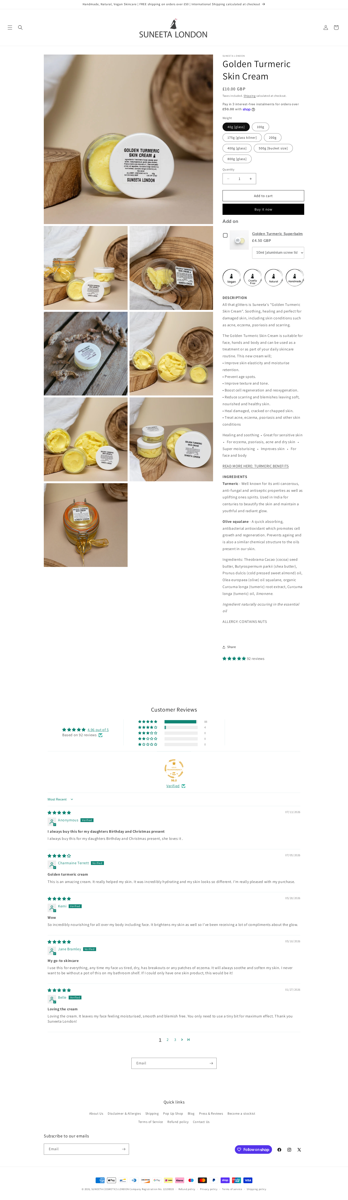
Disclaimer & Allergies (124, 1113)
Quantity (228, 169)
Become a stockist (241, 1113)
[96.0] (174, 768)
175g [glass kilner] (242, 137)
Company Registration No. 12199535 (151, 1189)
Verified (173, 785)
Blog (191, 1113)
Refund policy (177, 1122)
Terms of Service (150, 1122)
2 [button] (168, 1039)
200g (273, 137)
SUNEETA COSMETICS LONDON (110, 1189)
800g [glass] (237, 159)
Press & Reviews (211, 1113)
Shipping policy (256, 1189)
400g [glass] (237, 148)
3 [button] (175, 1039)
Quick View (240, 239)
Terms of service (232, 1189)
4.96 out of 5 (98, 729)
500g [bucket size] (273, 148)
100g (260, 127)
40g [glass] (236, 127)
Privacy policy (209, 1189)
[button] (10, 27)
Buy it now (263, 209)
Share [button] (231, 647)
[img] (59, 812)
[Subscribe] (211, 1063)
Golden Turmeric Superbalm (277, 234)
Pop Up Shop (173, 1113)
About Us (96, 1113)
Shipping (250, 95)
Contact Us (201, 1122)
